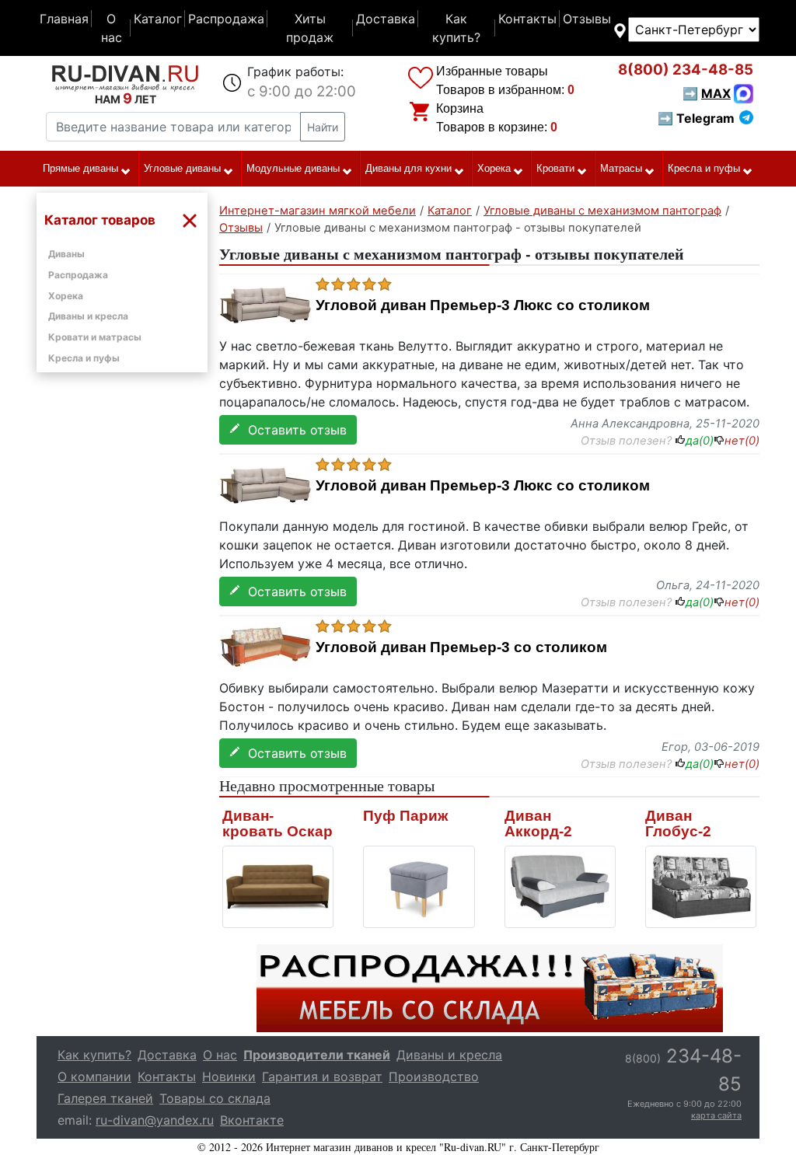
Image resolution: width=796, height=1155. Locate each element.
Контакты (527, 18)
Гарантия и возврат (322, 1076)
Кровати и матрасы (94, 337)
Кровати (555, 168)
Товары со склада (215, 1098)
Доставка (385, 18)
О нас (111, 28)
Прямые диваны (80, 168)
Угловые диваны (182, 168)
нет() (741, 441)
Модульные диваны (293, 168)
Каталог (158, 18)
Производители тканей (316, 1055)
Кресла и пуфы (704, 168)
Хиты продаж (309, 28)
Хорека (494, 168)
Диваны (66, 254)
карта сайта (716, 1115)
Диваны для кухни (408, 168)
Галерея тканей (105, 1098)
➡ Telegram (696, 118)
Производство (434, 1076)
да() (700, 441)
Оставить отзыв (293, 430)
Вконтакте (252, 1120)
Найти (322, 127)
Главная (64, 18)
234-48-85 (685, 70)
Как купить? (456, 28)
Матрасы (621, 168)
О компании (94, 1076)
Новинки (229, 1076)
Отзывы (587, 18)
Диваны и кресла (88, 316)
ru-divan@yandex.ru (155, 1120)
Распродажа (226, 18)
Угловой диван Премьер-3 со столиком (461, 647)
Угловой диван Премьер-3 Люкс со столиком (483, 305)
